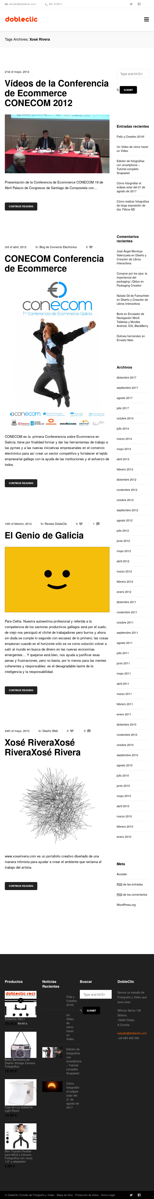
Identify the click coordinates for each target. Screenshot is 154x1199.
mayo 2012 (124, 551)
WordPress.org (126, 905)
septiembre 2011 (127, 633)
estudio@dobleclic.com (22, 4)
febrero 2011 (125, 704)
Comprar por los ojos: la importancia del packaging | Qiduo (132, 277)
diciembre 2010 (126, 724)
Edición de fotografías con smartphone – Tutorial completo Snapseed (130, 167)
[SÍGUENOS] (132, 3)
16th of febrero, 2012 (18, 524)
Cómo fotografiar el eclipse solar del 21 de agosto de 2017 (131, 187)
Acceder (122, 874)
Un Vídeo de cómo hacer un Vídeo (132, 149)
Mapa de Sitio (65, 1195)
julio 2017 (123, 408)
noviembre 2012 (127, 490)
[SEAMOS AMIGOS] (140, 3)
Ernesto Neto (125, 340)
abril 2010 (123, 806)
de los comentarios (132, 894)
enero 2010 (124, 837)
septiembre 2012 (127, 510)
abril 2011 (123, 684)
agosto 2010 (125, 765)
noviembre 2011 (127, 612)
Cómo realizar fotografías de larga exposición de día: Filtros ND (133, 205)
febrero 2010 (125, 826)
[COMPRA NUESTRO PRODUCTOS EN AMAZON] (148, 3)
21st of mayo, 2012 (17, 72)
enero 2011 (124, 714)
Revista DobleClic (56, 524)
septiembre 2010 (127, 755)
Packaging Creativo (129, 285)
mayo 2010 (124, 796)
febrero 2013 (125, 469)
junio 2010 (123, 786)
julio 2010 (123, 775)
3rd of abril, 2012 (15, 247)
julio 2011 (123, 653)
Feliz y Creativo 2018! (130, 136)
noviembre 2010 (127, 735)
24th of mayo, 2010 (17, 731)
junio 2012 (123, 541)
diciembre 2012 (126, 479)
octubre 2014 (125, 418)
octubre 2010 (125, 745)
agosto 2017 (125, 398)
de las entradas (130, 884)
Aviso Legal (108, 1195)
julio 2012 (123, 530)
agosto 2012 (125, 520)
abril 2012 (123, 561)
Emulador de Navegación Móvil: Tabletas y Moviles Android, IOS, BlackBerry (132, 320)
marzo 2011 (124, 694)
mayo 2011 (124, 673)
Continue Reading (21, 206)
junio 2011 (123, 663)
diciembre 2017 (126, 377)
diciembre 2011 (126, 602)
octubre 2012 (125, 500)
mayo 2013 (124, 449)
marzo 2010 (124, 816)
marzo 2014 (124, 439)
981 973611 (55, 4)
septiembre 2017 (127, 388)
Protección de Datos (87, 1195)
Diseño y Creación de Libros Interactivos (131, 259)
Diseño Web (50, 731)
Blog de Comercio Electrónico (58, 247)
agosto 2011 (125, 643)
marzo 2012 (124, 571)
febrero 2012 (125, 581)
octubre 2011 (125, 622)
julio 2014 (123, 428)
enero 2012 (124, 592)
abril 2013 (123, 459)
